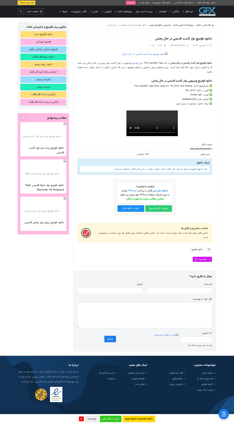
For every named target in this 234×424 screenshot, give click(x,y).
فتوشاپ (162, 11)
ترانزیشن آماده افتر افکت (43, 94)
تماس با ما (140, 384)
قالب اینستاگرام (176, 373)
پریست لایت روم (144, 11)
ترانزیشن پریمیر (43, 79)
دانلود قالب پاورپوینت (161, 2)
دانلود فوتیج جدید (43, 34)
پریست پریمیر (43, 87)
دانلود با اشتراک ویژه (158, 208)
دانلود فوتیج (197, 249)
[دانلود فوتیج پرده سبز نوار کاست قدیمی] (43, 133)
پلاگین (176, 11)
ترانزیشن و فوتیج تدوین (160, 25)
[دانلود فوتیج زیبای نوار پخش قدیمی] (43, 208)
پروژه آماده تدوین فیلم (183, 25)
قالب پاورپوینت (78, 11)
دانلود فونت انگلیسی (183, 2)
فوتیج (135, 63)
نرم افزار (189, 11)
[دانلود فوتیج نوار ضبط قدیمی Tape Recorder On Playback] (43, 170)
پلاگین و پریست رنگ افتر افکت (43, 102)
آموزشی (108, 11)
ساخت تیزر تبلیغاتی (136, 373)
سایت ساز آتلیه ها (106, 373)
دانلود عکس (207, 373)
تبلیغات (111, 378)
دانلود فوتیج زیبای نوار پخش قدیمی (44, 223)
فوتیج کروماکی (43, 42)
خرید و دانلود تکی (130, 208)
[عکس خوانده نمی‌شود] (166, 335)
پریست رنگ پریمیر (205, 390)
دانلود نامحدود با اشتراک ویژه (139, 419)
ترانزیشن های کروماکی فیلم (43, 72)
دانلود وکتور (177, 378)
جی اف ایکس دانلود (205, 25)
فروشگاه (130, 2)
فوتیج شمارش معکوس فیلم (43, 49)
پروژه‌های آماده (125, 11)
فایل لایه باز (144, 2)
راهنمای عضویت (138, 378)
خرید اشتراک (25, 2)
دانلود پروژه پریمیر (43, 64)
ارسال (110, 339)
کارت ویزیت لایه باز (205, 378)
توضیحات (91, 419)
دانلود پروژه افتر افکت (206, 2)
